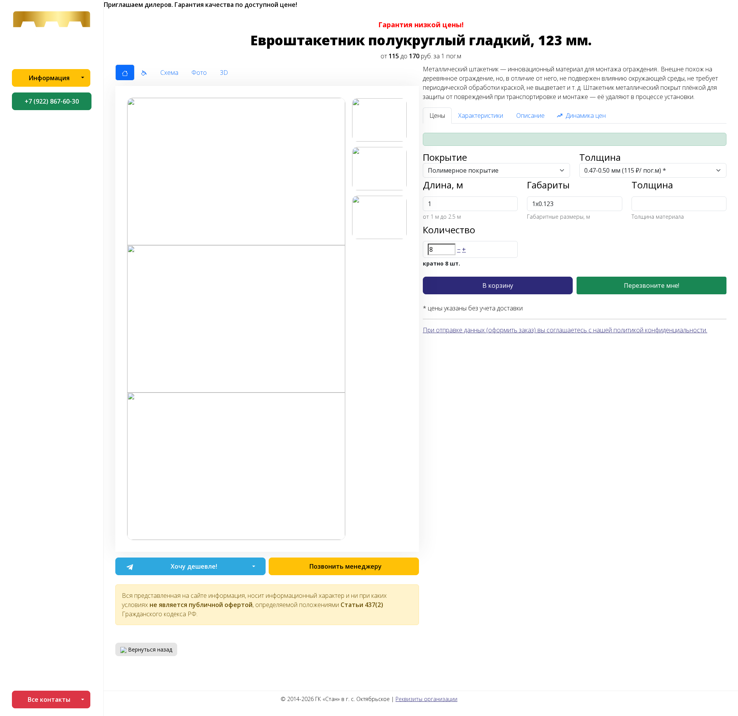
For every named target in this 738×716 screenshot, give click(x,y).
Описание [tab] (530, 115)
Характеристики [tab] (480, 115)
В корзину (497, 285)
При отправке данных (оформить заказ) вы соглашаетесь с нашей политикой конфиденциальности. (565, 330)
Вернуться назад (149, 649)
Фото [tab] (199, 72)
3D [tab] (224, 72)
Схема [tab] (169, 72)
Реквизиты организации (426, 699)
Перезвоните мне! (651, 285)
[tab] (125, 72)
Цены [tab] (437, 115)
